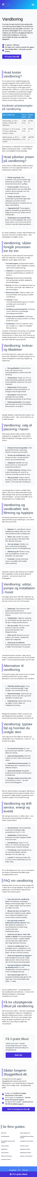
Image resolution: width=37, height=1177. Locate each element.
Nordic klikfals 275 (25, 1133)
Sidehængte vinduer (25, 1152)
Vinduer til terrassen (6, 1156)
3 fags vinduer (5, 1145)
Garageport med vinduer (26, 1141)
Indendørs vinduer (25, 1149)
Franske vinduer (24, 1145)
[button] (33, 5)
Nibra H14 (3, 1133)
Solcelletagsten (5, 1136)
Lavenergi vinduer (6, 1159)
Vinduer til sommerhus (26, 1156)
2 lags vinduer (5, 1152)
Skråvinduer (4, 1149)
